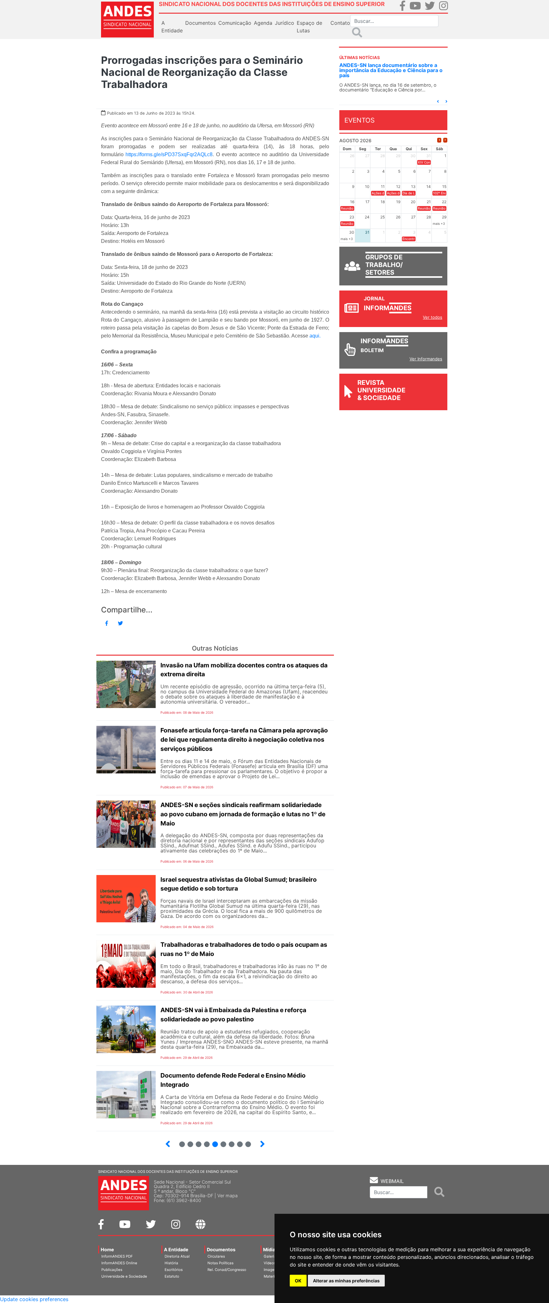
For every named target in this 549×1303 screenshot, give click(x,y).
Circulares (216, 1256)
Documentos (221, 1249)
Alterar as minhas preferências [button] (346, 1280)
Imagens (271, 1269)
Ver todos (432, 317)
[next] (445, 140)
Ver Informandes (426, 358)
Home (107, 1249)
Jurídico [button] (284, 23)
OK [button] (298, 1280)
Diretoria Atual (177, 1256)
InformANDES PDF (117, 1256)
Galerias (271, 1256)
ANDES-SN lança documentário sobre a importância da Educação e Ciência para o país (391, 70)
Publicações (111, 1269)
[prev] (439, 140)
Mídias (270, 1249)
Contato (340, 23)
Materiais (272, 1276)
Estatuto (172, 1276)
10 (179, 1141)
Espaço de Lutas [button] (309, 27)
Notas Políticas (220, 1263)
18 (245, 1141)
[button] (437, 101)
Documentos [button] (200, 23)
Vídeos (270, 1263)
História (171, 1263)
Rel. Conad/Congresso (226, 1269)
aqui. (315, 335)
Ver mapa (227, 1195)
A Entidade (176, 1249)
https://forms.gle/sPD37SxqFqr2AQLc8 (169, 154)
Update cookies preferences (34, 1299)
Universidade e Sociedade (124, 1276)
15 (220, 1141)
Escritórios (174, 1269)
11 (190, 1144)
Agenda (263, 23)
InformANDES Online (119, 1263)
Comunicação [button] (234, 23)
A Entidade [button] (172, 27)
